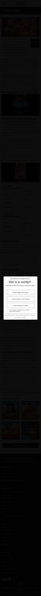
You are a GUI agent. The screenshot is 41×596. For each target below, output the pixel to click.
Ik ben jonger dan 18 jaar (21, 292)
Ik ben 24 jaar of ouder (21, 305)
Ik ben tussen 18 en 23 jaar (20, 299)
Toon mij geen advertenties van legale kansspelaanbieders (19, 310)
